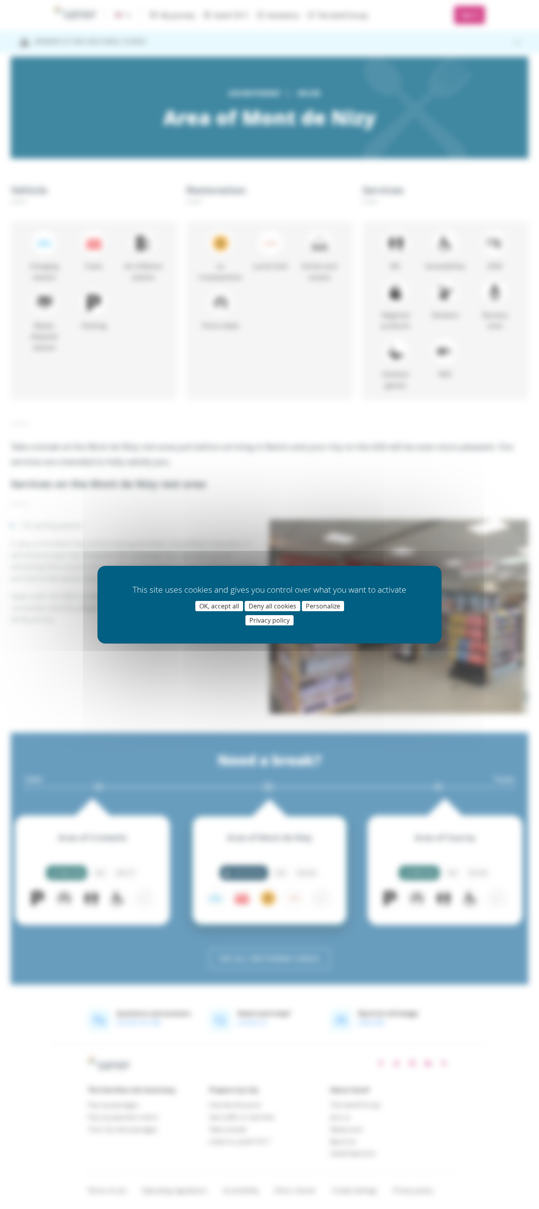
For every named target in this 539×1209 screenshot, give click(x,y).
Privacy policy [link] (269, 620)
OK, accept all (219, 606)
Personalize (323, 606)
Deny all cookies (272, 606)
